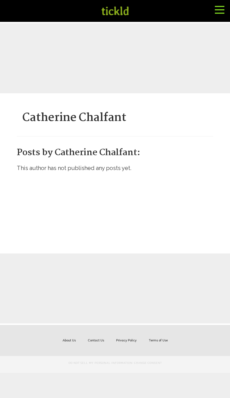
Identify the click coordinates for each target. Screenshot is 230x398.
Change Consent (148, 363)
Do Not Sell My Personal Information (100, 363)
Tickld (115, 11)
